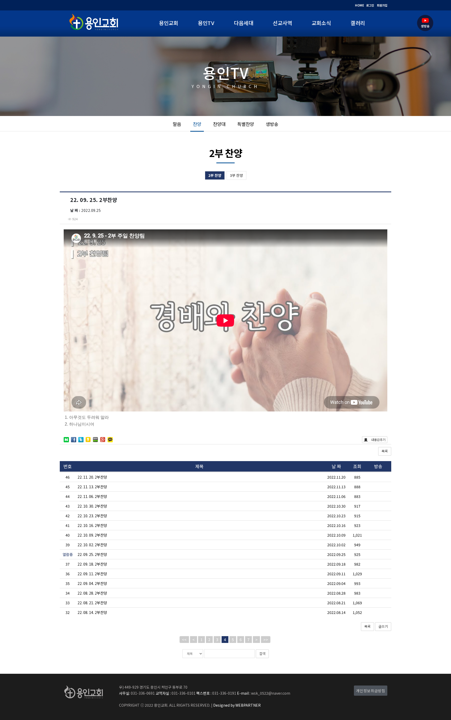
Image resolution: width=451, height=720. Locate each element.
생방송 (272, 124)
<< (184, 639)
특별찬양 (245, 124)
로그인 (370, 5)
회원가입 (382, 5)
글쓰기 (383, 626)
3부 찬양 (236, 175)
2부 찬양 (214, 175)
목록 (385, 451)
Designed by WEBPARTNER (236, 705)
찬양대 (219, 124)
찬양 (197, 124)
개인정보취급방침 (370, 690)
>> (265, 639)
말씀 (177, 124)
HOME (359, 5)
